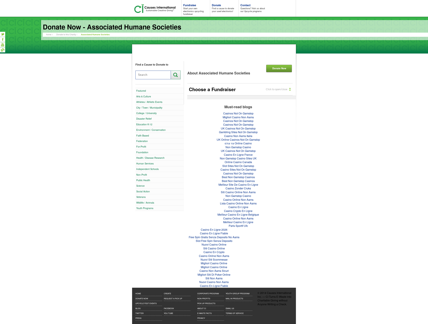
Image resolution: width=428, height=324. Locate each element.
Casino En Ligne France (238, 155)
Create (167, 293)
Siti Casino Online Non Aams (238, 192)
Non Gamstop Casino (238, 147)
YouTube (2, 44)
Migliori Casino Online (214, 263)
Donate (223, 8)
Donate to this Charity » (67, 34)
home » (49, 34)
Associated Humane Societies (95, 34)
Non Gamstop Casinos (2, 65)
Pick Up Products (206, 303)
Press (138, 318)
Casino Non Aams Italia (238, 136)
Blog (2, 49)
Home (138, 293)
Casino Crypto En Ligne (238, 211)
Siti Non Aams (214, 278)
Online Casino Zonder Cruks (2, 70)
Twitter (2, 34)
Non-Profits (203, 298)
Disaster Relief (144, 118)
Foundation (142, 152)
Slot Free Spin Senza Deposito (214, 241)
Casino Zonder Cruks (238, 188)
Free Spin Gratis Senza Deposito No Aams (214, 237)
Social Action (143, 191)
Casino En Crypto (214, 252)
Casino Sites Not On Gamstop (238, 169)
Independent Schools (147, 169)
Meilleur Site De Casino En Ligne (238, 185)
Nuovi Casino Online (214, 244)
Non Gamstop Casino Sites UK (238, 158)
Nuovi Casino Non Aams (214, 282)
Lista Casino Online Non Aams (238, 203)
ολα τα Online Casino (238, 143)
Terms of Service (235, 313)
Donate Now (279, 68)
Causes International (157, 8)
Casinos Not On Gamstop (2, 60)
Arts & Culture (143, 96)
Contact (252, 8)
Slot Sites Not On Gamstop (238, 166)
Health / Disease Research (150, 157)
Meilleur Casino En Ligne (238, 222)
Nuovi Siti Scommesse (214, 259)
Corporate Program (208, 293)
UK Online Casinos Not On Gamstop (238, 140)
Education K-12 (144, 124)
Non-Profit (141, 174)
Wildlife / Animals (145, 202)
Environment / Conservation (151, 129)
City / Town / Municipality (149, 107)
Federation (142, 141)
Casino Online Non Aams (238, 200)
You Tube (168, 313)
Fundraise (193, 9)
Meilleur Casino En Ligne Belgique (238, 214)
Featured (141, 90)
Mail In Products (234, 298)
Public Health (143, 180)
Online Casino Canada (238, 162)
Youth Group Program (237, 293)
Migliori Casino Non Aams (238, 117)
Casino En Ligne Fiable (214, 233)
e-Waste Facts (204, 313)
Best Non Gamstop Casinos (238, 177)
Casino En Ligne (238, 207)
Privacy (201, 318)
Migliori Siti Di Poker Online (214, 274)
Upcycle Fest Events (146, 303)
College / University (146, 113)
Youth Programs (144, 208)
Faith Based (142, 135)
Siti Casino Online (214, 248)
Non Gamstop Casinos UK (2, 55)
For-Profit (141, 146)
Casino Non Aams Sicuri (214, 271)
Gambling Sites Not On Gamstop (238, 132)
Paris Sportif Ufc (238, 226)
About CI (201, 308)
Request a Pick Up (173, 298)
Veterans (141, 197)
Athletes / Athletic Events (149, 102)
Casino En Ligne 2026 (214, 230)
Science (140, 185)
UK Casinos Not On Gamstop (238, 128)
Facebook (2, 39)
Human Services (145, 163)
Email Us (230, 308)
